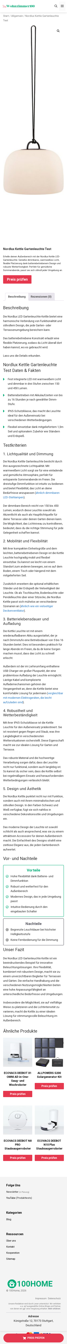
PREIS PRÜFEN (35, 1337)
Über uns (11, 1240)
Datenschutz (54, 1298)
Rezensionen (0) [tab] (41, 296)
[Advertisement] (33, 224)
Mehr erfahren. (54, 1309)
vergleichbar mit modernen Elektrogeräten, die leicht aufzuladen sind (33, 698)
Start (6, 15)
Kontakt (10, 1246)
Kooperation (12, 1252)
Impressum (41, 1298)
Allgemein (17, 15)
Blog (8, 1219)
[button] (58, 31)
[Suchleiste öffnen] (56, 6)
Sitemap (10, 1258)
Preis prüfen (17, 279)
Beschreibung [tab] (17, 296)
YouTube (10, 1197)
